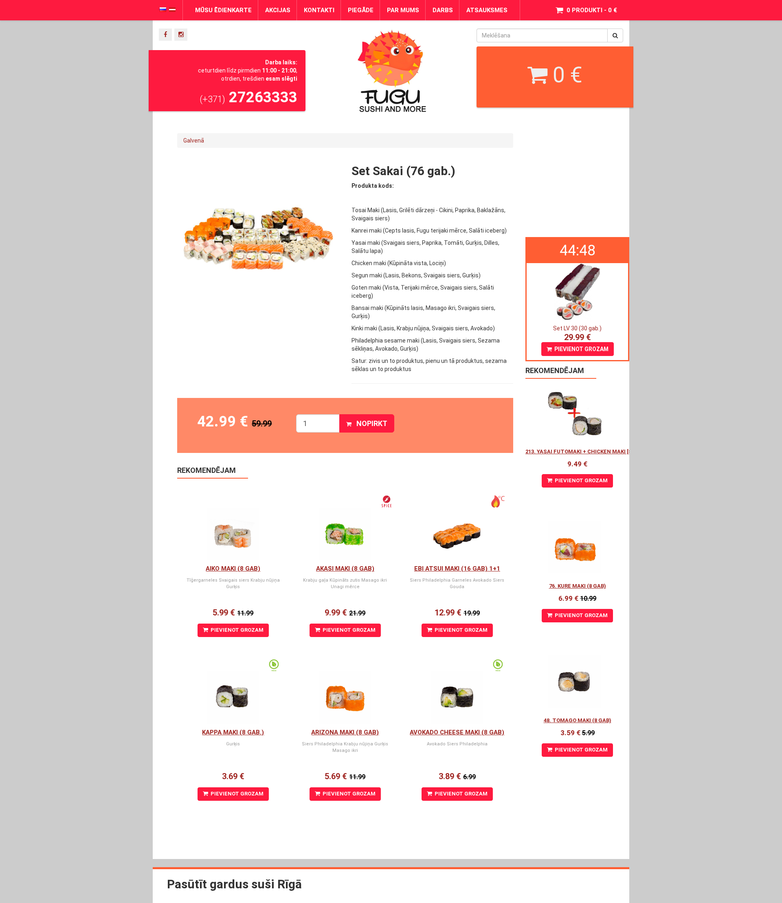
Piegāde (360, 10)
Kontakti (319, 10)
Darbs (443, 10)
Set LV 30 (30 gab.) (577, 328)
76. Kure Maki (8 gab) (577, 586)
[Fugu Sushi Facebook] (165, 35)
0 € (564, 75)
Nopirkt (369, 423)
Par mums (403, 10)
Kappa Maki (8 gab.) (233, 732)
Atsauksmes (486, 10)
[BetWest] (550, 42)
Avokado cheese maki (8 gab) (457, 732)
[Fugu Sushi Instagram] (180, 35)
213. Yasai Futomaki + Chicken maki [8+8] (582, 451)
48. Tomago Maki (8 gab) (577, 720)
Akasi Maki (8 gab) (345, 568)
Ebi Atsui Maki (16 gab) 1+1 (457, 568)
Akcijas (277, 10)
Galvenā (193, 140)
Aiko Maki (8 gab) (233, 568)
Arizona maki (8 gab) (345, 732)
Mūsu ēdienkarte (223, 10)
